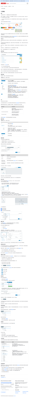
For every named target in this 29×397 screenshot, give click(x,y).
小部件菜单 (8, 248)
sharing (6, 64)
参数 (12, 123)
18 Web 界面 (5, 6)
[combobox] (18, 3)
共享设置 (7, 367)
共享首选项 (14, 85)
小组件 (8, 180)
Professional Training (25, 391)
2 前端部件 (9, 6)
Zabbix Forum (24, 392)
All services (16, 392)
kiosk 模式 (13, 94)
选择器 (14, 36)
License (15, 395)
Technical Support (17, 391)
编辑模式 (20, 248)
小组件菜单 (5, 228)
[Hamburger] (27, 3)
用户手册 (2, 6)
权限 (9, 21)
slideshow (14, 160)
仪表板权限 (4, 117)
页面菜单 (12, 309)
